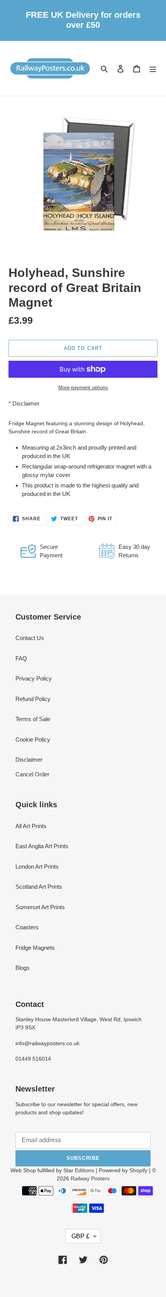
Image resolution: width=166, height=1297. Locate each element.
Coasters (27, 927)
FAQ (21, 658)
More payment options (83, 387)
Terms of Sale (32, 719)
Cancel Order (32, 774)
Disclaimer (25, 403)
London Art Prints (37, 866)
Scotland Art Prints (38, 886)
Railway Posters (90, 1178)
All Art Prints (30, 826)
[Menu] (153, 68)
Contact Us (29, 638)
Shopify (138, 1170)
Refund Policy (33, 699)
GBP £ (80, 1236)
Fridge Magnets (35, 947)
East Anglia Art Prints (41, 846)
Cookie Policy (32, 739)
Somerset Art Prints (40, 907)
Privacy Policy (33, 678)
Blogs (22, 967)
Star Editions (78, 1170)
